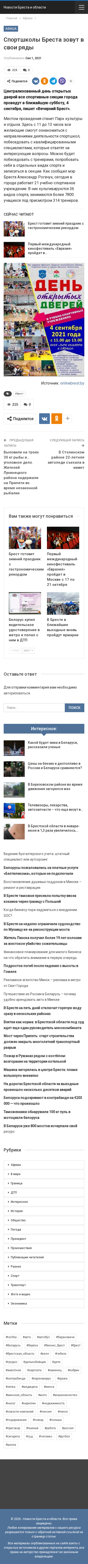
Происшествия (21, 1248)
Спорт (15, 1276)
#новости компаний (19, 1411)
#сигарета (13, 1436)
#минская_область (19, 1395)
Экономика (19, 1303)
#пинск (63, 1411)
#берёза (32, 1345)
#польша (55, 1420)
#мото (42, 1395)
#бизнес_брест (54, 1345)
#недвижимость (53, 1403)
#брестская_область (20, 1353)
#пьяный (32, 1428)
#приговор (13, 1428)
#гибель (60, 1353)
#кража (62, 1378)
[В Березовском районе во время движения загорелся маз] (14, 790)
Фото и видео (20, 1294)
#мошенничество (65, 1395)
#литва (10, 1387)
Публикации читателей (27, 1257)
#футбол (64, 1436)
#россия (68, 1428)
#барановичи (65, 1337)
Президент (18, 1239)
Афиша (10, 28)
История (17, 1211)
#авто (27, 1337)
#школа (11, 1444)
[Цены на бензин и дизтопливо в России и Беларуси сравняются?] (14, 769)
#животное (13, 1370)
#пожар (38, 1420)
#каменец (55, 1370)
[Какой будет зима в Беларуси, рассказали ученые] (14, 748)
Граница (16, 1183)
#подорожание (16, 1420)
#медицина (30, 1387)
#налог (10, 1403)
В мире (16, 1174)
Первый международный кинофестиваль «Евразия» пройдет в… (50, 248)
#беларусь (13, 1345)
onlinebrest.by (72, 383)
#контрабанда (15, 1378)
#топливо (45, 1436)
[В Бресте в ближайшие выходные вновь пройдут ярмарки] (63, 603)
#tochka (11, 1337)
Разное (16, 1266)
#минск (49, 1387)
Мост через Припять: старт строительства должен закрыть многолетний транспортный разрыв (42, 1041)
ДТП (14, 1192)
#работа (50, 1428)
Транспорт (18, 1285)
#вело (44, 1353)
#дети (56, 1362)
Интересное (19, 1202)
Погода (16, 1229)
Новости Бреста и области (25, 7)
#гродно (11, 1362)
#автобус (43, 1337)
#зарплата (34, 1370)
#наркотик (29, 1403)
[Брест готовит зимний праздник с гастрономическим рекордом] (14, 229)
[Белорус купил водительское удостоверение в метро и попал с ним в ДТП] (25, 603)
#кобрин (73, 1370)
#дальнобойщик (34, 1362)
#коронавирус (41, 1378)
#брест (19, 393)
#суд (29, 1436)
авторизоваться (17, 693)
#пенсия (46, 1411)
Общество (18, 1220)
